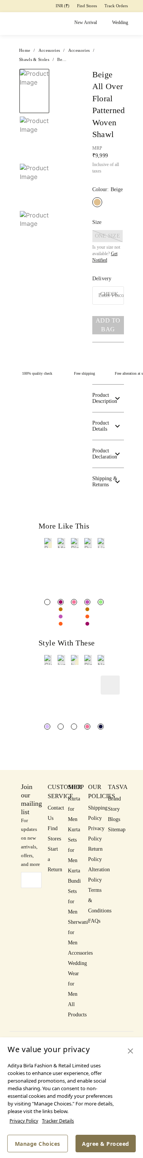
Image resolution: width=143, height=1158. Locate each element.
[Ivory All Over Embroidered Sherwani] (61, 727)
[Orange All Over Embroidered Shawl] (61, 624)
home (24, 50)
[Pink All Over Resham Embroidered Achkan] (87, 727)
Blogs (114, 819)
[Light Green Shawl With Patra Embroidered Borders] (101, 602)
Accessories (80, 953)
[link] (48, 567)
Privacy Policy (24, 1121)
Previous (34, 68)
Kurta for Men (74, 809)
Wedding (120, 22)
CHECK (109, 294)
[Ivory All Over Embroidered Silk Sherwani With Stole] (74, 727)
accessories (49, 50)
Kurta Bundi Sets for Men (74, 891)
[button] (33, 237)
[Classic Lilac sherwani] (47, 727)
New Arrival (85, 22)
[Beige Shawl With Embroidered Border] (47, 602)
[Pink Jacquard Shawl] (74, 602)
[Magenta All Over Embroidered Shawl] (61, 602)
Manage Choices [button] (37, 1143)
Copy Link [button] (104, 120)
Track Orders (116, 5)
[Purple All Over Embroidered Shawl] (61, 616)
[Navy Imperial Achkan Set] (101, 727)
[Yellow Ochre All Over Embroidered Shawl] (61, 609)
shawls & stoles (34, 59)
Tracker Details (58, 1121)
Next (66, 77)
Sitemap (116, 829)
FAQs (94, 921)
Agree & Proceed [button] (105, 1143)
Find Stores (87, 5)
